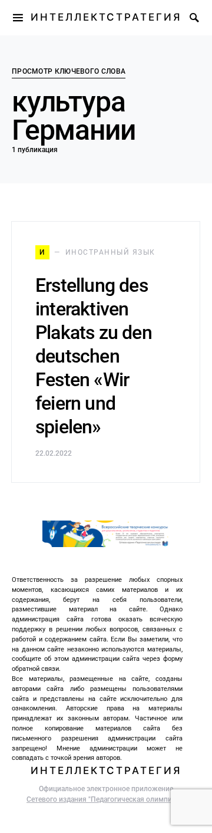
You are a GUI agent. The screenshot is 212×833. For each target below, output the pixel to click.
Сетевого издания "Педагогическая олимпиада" (106, 799)
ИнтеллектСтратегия (106, 17)
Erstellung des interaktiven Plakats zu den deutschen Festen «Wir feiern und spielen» (93, 356)
